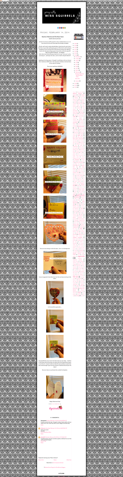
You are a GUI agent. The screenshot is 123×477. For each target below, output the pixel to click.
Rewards (74, 243)
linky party (82, 189)
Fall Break (81, 148)
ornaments (80, 215)
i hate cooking (79, 175)
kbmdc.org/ (43, 441)
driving (74, 135)
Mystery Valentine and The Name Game (79, 75)
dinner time (82, 130)
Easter (74, 136)
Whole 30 (81, 291)
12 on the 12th (80, 92)
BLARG (75, 102)
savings (81, 244)
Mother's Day (76, 205)
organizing (75, 215)
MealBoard (77, 197)
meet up (76, 198)
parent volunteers (77, 217)
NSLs (75, 212)
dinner (82, 129)
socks (82, 254)
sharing (75, 250)
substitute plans (76, 262)
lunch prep (81, 191)
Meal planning (80, 195)
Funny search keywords (78, 155)
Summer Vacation (81, 264)
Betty (79, 100)
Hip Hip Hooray (80, 171)
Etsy (76, 145)
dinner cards (75, 130)
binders (83, 100)
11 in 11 (74, 92)
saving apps (75, 244)
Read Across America (78, 235)
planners (83, 224)
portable (74, 230)
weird (74, 287)
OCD (81, 212)
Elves (74, 143)
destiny (74, 129)
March (77, 70)
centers (78, 107)
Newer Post (41, 460)
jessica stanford (77, 181)
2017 (75, 49)
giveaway (77, 159)
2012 (75, 85)
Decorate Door (80, 125)
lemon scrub (75, 188)
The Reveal (78, 278)
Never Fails (82, 210)
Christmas (75, 113)
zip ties (82, 295)
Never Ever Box (76, 210)
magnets (81, 192)
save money (81, 243)
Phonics (75, 221)
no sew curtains (82, 211)
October (77, 58)
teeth (74, 274)
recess (82, 238)
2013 (75, 83)
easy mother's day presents (78, 139)
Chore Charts (76, 112)
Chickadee (75, 110)
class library (82, 113)
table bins (74, 268)
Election (81, 142)
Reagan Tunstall (76, 238)
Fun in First (80, 153)
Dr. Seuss (81, 133)
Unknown (43, 428)
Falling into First (76, 149)
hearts (74, 171)
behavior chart (75, 99)
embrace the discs (80, 143)
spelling (74, 256)
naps (82, 208)
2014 (75, 55)
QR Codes (78, 233)
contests (74, 119)
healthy (74, 169)
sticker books (75, 261)
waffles (81, 285)
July (76, 62)
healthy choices (80, 169)
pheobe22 (43, 437)
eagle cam (80, 135)
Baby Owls (76, 96)
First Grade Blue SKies (46, 432)
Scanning (74, 246)
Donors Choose (75, 133)
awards (83, 94)
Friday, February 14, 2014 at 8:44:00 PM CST (57, 420)
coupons (81, 120)
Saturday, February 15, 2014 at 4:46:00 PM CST (56, 428)
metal (79, 199)
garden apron (76, 156)
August (77, 60)
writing (77, 295)
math (79, 194)
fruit (81, 152)
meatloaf (83, 197)
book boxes (80, 103)
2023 (75, 43)
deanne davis (80, 123)
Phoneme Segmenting (79, 220)
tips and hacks (76, 281)
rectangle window (80, 240)
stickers (81, 261)
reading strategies (77, 237)
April (76, 68)
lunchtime (75, 192)
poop (81, 228)
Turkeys (81, 282)
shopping (81, 250)
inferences (79, 178)
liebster (75, 189)
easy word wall (76, 142)
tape (75, 269)
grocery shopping (79, 162)
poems (81, 227)
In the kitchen (78, 176)
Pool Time (75, 228)
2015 (75, 53)
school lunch (80, 246)
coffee (74, 116)
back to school (82, 96)
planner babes (76, 224)
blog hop (79, 102)
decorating (75, 126)
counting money (76, 120)
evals (81, 145)
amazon (74, 94)
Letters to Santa (82, 188)
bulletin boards (76, 105)
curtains (81, 122)
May (76, 66)
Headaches (81, 168)
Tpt (78, 282)
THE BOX (75, 277)
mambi (74, 194)
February (77, 72)
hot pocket (83, 172)
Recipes (74, 240)
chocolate (81, 110)
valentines (75, 284)
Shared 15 (83, 248)
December (77, 56)
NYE (78, 212)
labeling (78, 185)
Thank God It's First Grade (78, 275)
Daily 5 (74, 123)
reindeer (81, 241)
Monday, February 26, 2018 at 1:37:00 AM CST (56, 437)
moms (77, 204)
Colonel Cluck (80, 116)
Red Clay (75, 241)
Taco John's (80, 268)
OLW (82, 214)
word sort (79, 294)
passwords (75, 218)
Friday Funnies (76, 152)
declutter (74, 125)
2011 (75, 87)
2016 (75, 51)
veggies (77, 285)
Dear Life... (77, 78)
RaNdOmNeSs (80, 234)
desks (76, 128)
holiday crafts (76, 172)
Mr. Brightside (76, 208)
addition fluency (77, 93)
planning (76, 225)
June (76, 64)
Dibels (78, 129)
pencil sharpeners (81, 218)
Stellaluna (80, 258)
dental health (81, 126)
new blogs (75, 211)
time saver (80, 279)
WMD (79, 292)
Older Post (68, 460)
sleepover (81, 251)
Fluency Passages (79, 151)
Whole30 (74, 292)
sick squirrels (75, 251)
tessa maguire (80, 274)
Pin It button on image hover (61, 476)
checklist (80, 109)
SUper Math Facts (77, 265)
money (82, 204)
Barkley (76, 97)
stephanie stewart (77, 259)
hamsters (79, 165)
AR (78, 94)
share (78, 248)
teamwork (81, 272)
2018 (75, 47)
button (79, 106)
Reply (42, 424)
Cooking (80, 119)
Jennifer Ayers (82, 179)
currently (75, 122)
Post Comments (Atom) (58, 462)
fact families (75, 148)
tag (84, 268)
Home (55, 460)
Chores (81, 112)
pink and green (82, 221)
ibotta (74, 176)
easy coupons (80, 136)
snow (79, 254)
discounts (81, 132)
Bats (82, 97)
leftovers (81, 187)
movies (82, 207)
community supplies (77, 117)
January (77, 81)
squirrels (81, 256)
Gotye (79, 161)
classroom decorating (79, 115)
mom (80, 202)
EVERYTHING (75, 146)
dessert (81, 128)
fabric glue (81, 146)
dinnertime (76, 132)
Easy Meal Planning (78, 138)
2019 (75, 45)
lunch (76, 191)
